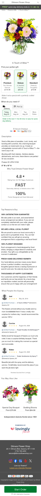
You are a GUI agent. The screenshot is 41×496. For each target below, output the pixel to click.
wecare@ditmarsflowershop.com (20, 453)
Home (3, 10)
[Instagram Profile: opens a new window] (10, 461)
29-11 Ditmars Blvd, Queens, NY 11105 (20, 449)
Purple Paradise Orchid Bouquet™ (28, 330)
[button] (36, 491)
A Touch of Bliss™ (23, 303)
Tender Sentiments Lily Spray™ (27, 356)
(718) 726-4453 (20, 451)
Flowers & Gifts (12, 10)
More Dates (34, 113)
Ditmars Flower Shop (21, 2)
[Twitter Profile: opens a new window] (30, 461)
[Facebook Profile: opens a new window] (15, 461)
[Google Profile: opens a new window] (20, 461)
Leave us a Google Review (20, 468)
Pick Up (19, 106)
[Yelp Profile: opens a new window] (25, 461)
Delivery (7, 108)
